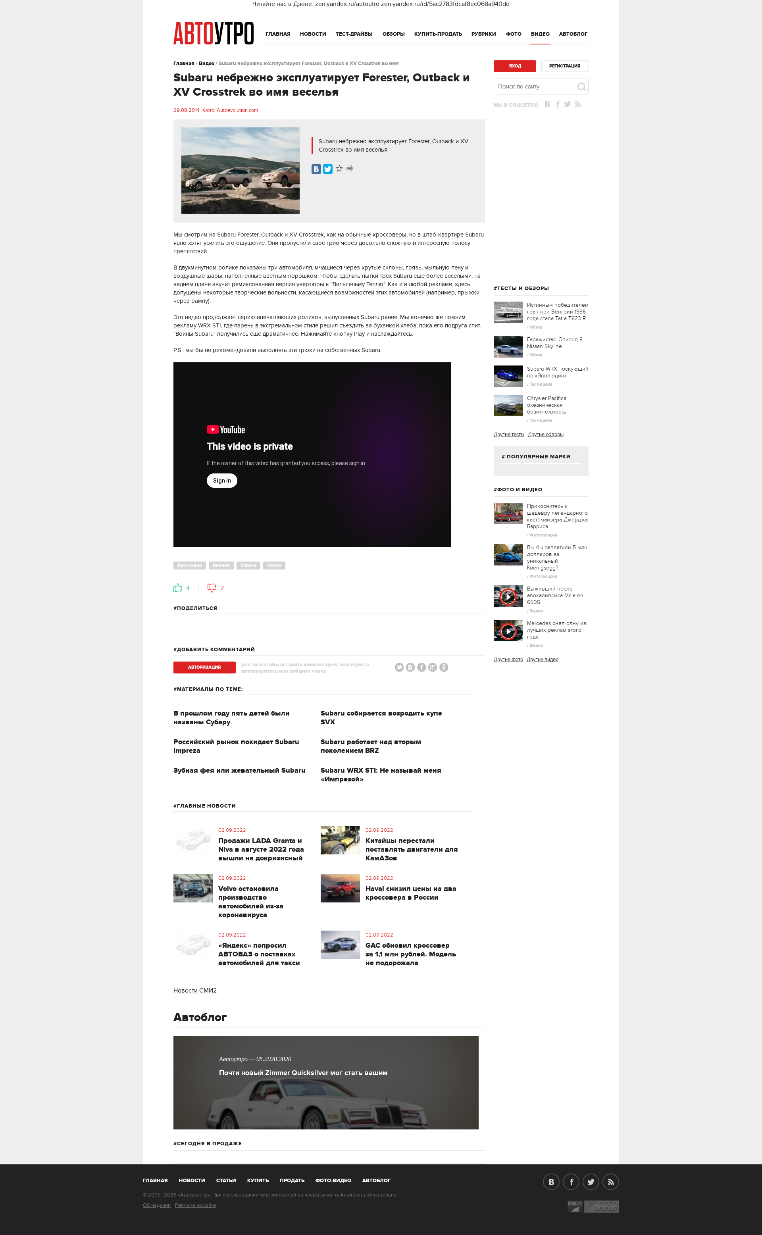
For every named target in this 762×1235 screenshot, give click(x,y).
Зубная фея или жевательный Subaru (239, 770)
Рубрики (483, 34)
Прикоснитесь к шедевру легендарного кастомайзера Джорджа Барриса (557, 516)
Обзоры (394, 34)
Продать (292, 1180)
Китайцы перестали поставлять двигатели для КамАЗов (412, 850)
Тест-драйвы (354, 34)
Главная (278, 34)
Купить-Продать (438, 34)
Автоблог (573, 34)
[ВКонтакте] (316, 169)
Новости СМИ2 (195, 991)
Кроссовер (189, 565)
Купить (258, 1180)
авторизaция (204, 667)
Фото (513, 34)
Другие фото (508, 659)
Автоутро (160, 1179)
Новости (313, 34)
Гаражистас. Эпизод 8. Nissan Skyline (555, 343)
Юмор (274, 565)
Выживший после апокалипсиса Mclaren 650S (555, 595)
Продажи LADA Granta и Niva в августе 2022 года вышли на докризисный (261, 850)
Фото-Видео (333, 1180)
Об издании (157, 1205)
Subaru (248, 565)
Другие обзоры (546, 434)
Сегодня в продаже (209, 1144)
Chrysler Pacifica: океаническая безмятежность (547, 405)
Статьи (226, 1180)
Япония (221, 565)
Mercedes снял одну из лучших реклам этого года (556, 630)
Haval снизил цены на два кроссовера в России (411, 893)
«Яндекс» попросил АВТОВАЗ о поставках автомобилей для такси (259, 954)
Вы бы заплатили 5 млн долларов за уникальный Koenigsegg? (557, 557)
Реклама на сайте (195, 1205)
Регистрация (564, 66)
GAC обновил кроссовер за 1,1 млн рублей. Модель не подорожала (411, 954)
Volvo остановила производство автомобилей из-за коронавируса (250, 902)
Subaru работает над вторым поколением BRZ (371, 746)
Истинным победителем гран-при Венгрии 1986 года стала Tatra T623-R (558, 312)
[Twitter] (328, 169)
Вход (515, 66)
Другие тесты (509, 434)
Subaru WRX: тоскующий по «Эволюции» (558, 372)
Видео (540, 34)
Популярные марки (539, 457)
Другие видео (542, 659)
